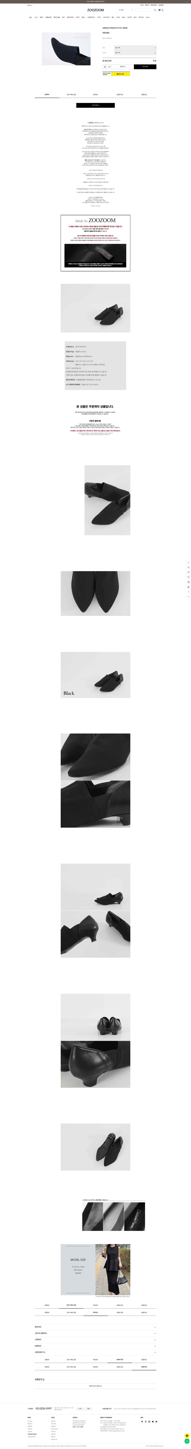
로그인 (141, 5)
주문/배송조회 (153, 5)
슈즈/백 (129, 17)
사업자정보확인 (31, 1437)
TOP (188, 591)
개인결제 (53, 1426)
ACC (135, 17)
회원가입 (147, 5)
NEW (36, 17)
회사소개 (30, 1421)
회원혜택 (30, 1426)
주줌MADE (48, 17)
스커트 (118, 17)
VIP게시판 (53, 1424)
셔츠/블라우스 (91, 17)
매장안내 (30, 1424)
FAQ (80, 1408)
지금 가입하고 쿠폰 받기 (95, 1)
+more (148, 17)
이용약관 (30, 1431)
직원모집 (53, 1431)
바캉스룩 (141, 17)
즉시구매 (145, 67)
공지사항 (53, 1421)
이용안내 (30, 1429)
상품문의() (144, 94)
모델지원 (53, 1434)
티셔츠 (99, 17)
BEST (41, 17)
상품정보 (47, 94)
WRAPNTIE (70, 17)
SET (63, 17)
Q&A (88, 1408)
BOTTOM (188, 596)
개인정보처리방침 (32, 1434)
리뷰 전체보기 (95, 105)
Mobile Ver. (54, 1439)
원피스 (83, 17)
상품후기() (120, 94)
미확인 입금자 (54, 1429)
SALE (123, 17)
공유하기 (104, 66)
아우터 (77, 17)
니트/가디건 (106, 17)
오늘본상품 (160, 5)
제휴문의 (53, 1437)
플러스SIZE (57, 17)
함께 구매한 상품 (71, 94)
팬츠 (113, 17)
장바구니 (122, 67)
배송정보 (95, 94)
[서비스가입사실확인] (82, 1446)
